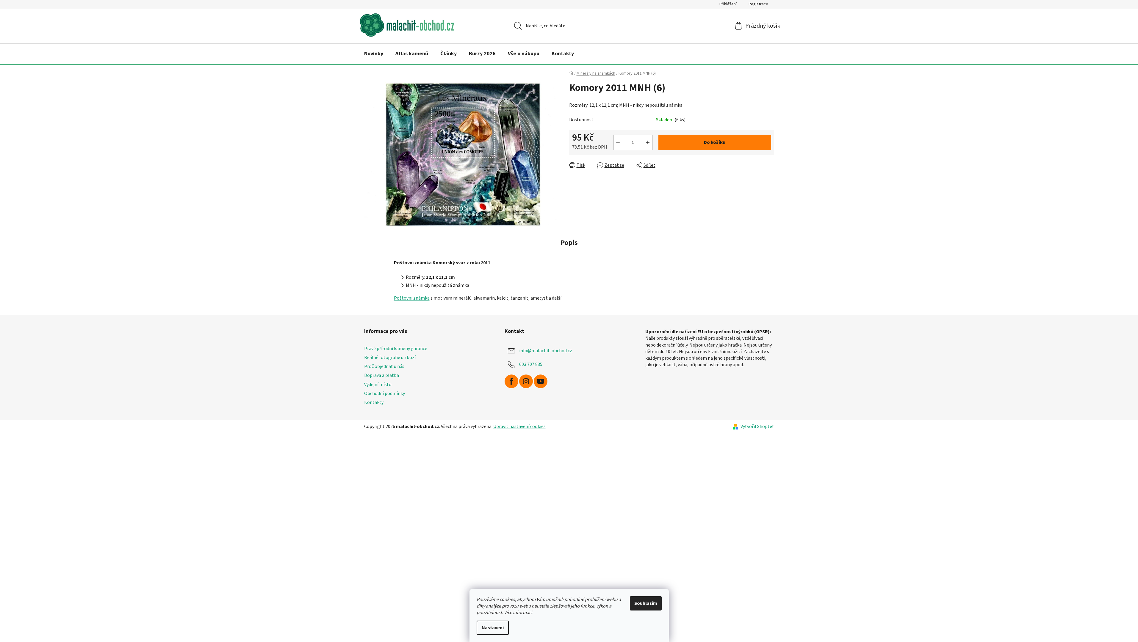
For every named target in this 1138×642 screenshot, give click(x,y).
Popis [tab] (569, 242)
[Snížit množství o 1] (617, 142)
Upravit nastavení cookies (519, 426)
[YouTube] (540, 381)
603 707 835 (530, 364)
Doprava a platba (381, 375)
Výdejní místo (378, 384)
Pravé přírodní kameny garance (395, 348)
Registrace (758, 4)
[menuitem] (373, 54)
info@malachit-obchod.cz (545, 350)
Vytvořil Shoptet (757, 426)
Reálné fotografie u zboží (390, 357)
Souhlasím (645, 603)
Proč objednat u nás (384, 366)
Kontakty (373, 402)
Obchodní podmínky (384, 393)
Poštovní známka (412, 298)
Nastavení (493, 627)
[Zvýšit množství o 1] (647, 142)
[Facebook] (511, 381)
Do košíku (715, 142)
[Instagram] (526, 381)
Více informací (518, 612)
